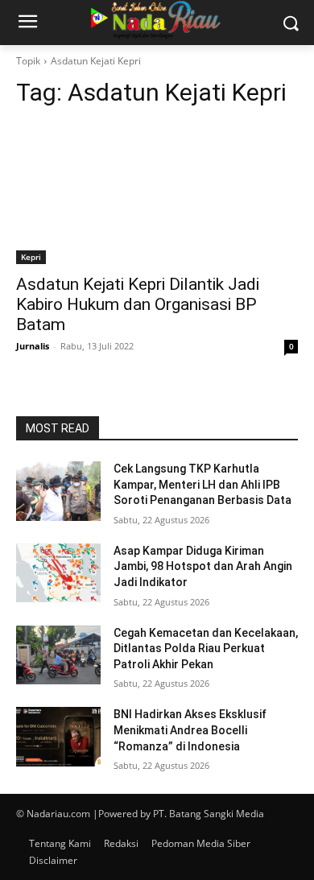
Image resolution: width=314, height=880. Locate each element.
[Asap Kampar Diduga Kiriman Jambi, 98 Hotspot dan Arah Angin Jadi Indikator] (58, 573)
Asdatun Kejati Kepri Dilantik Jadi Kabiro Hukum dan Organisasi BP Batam (137, 304)
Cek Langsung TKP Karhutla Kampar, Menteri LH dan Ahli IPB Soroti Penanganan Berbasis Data (202, 484)
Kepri (31, 256)
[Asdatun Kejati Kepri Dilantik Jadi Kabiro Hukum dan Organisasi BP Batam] (157, 193)
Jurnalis (32, 346)
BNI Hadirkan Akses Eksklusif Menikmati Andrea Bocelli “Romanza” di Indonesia (190, 730)
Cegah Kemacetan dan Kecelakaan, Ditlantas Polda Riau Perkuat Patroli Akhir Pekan (206, 648)
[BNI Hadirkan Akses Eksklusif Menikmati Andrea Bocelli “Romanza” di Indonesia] (58, 736)
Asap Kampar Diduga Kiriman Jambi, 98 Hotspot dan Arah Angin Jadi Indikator (203, 566)
